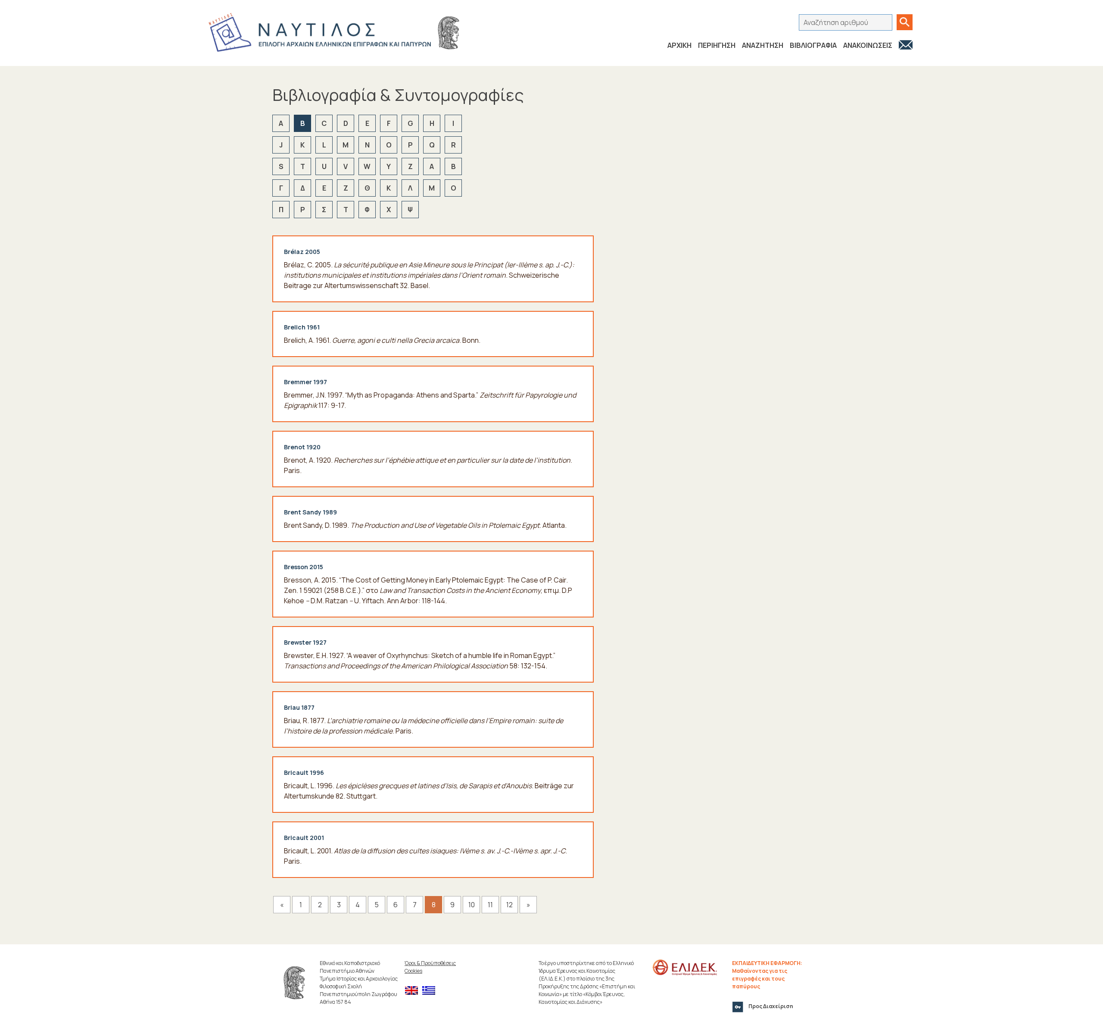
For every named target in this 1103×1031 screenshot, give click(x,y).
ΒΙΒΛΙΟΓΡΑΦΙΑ (813, 45)
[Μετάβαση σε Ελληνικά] (430, 990)
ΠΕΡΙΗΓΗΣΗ (716, 45)
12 (509, 904)
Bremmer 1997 (305, 382)
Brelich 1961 (302, 327)
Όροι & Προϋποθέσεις (430, 963)
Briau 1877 (299, 707)
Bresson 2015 (303, 567)
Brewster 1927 (305, 642)
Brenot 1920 (302, 447)
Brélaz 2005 (302, 252)
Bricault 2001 (304, 838)
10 (471, 904)
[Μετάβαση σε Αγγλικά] (413, 990)
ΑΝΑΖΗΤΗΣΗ (762, 45)
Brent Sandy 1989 (310, 512)
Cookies (413, 971)
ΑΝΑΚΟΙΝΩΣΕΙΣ (867, 45)
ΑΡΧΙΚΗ (679, 45)
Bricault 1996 (304, 772)
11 (490, 904)
